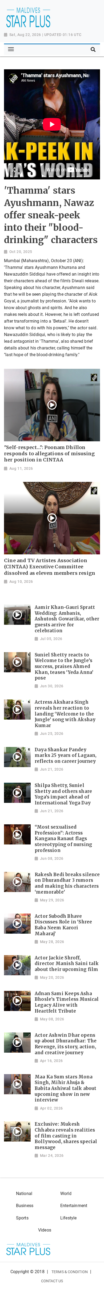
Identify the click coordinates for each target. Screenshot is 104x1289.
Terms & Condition (69, 1272)
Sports (22, 1218)
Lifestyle (68, 1218)
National (24, 1193)
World (65, 1193)
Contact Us (52, 1281)
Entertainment (73, 1205)
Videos (44, 1230)
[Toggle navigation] (11, 49)
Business (24, 1205)
